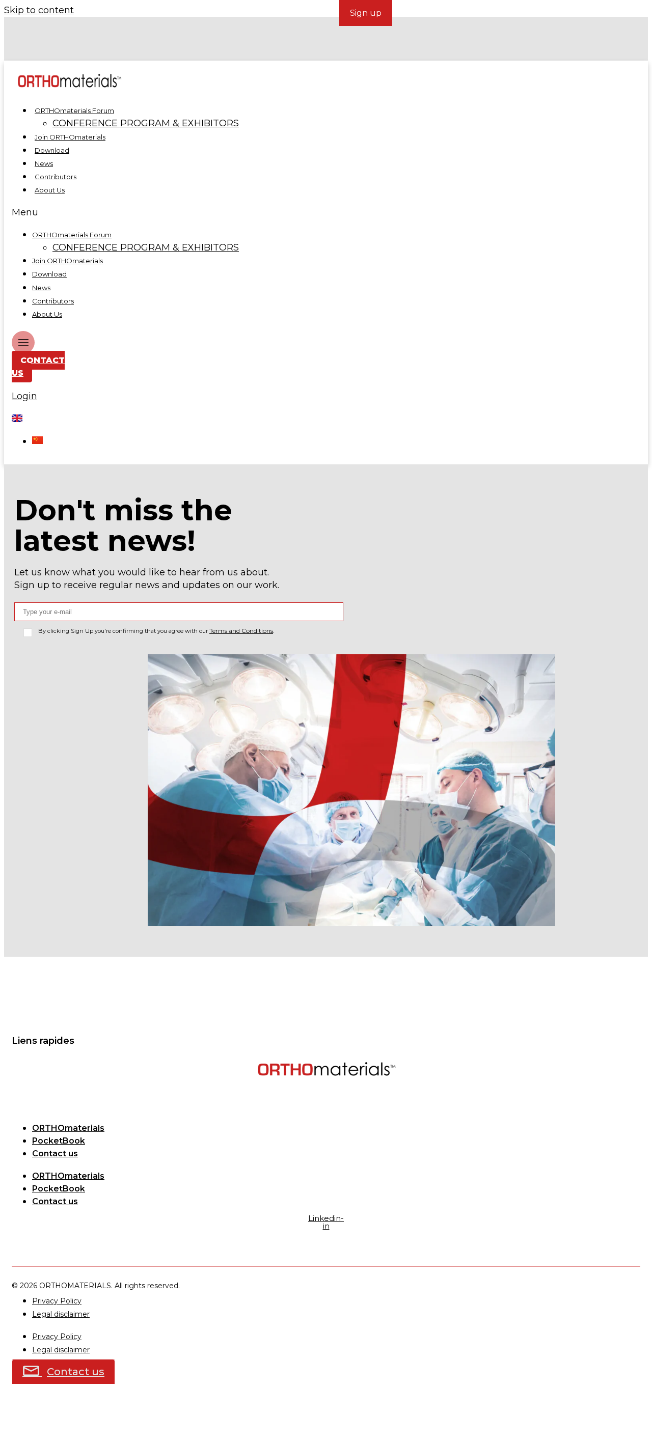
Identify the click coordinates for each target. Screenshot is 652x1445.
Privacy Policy (57, 1300)
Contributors (55, 177)
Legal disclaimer (61, 1314)
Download (52, 150)
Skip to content (39, 10)
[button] (242, 212)
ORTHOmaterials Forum (74, 110)
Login (24, 396)
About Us (50, 190)
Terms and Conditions (241, 630)
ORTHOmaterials (68, 1128)
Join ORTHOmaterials (70, 137)
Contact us (55, 1153)
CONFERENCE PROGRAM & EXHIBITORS (145, 123)
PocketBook (58, 1141)
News (44, 163)
